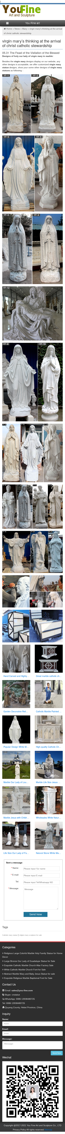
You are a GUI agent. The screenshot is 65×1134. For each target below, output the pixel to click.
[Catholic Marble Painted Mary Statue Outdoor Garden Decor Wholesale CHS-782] (49, 694)
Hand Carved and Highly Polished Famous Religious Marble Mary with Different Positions (16, 675)
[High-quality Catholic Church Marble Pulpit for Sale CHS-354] (49, 729)
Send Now (56, 1053)
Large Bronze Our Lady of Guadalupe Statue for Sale (29, 961)
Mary (24, 29)
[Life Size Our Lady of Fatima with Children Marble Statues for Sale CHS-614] (16, 835)
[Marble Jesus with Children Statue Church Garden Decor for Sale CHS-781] (16, 800)
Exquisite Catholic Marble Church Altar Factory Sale (28, 965)
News (17, 29)
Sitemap (48, 1129)
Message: (7, 1039)
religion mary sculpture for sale (30, 935)
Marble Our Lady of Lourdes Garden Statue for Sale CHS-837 (16, 782)
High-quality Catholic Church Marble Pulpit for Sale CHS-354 (49, 746)
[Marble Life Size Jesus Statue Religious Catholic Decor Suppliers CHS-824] (49, 765)
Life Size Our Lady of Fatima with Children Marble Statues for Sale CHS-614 (16, 852)
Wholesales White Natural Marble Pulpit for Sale (49, 817)
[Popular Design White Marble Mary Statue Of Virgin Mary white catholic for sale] (16, 729)
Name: (5, 1019)
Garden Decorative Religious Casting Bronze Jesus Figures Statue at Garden (16, 711)
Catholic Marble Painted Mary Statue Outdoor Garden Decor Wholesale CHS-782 (49, 711)
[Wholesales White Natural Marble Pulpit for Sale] (49, 800)
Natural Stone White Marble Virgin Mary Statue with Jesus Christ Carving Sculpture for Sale (49, 852)
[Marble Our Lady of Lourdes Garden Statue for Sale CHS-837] (16, 765)
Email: (18, 990)
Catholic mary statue (9, 935)
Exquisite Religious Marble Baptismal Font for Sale (27, 978)
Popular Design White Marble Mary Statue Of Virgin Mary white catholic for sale (16, 746)
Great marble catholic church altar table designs (49, 675)
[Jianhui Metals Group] (21, 11)
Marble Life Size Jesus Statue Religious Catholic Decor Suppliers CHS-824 (49, 782)
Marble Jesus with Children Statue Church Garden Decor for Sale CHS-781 (16, 817)
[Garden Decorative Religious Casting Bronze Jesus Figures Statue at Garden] (16, 694)
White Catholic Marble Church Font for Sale (24, 969)
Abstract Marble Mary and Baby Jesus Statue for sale (29, 974)
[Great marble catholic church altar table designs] (49, 658)
